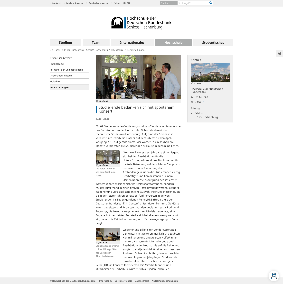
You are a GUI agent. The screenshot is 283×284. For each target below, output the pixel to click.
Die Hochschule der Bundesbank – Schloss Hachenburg (79, 49)
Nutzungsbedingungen (165, 280)
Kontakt (56, 3)
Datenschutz (142, 280)
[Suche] (210, 3)
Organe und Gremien (61, 57)
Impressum (105, 280)
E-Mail (199, 102)
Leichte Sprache (74, 3)
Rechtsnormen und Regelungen (66, 69)
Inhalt (116, 3)
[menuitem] (65, 42)
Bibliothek (55, 81)
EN (128, 3)
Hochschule (117, 49)
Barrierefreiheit (123, 280)
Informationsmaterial (61, 75)
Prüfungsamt (57, 63)
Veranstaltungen (135, 49)
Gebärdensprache (98, 3)
